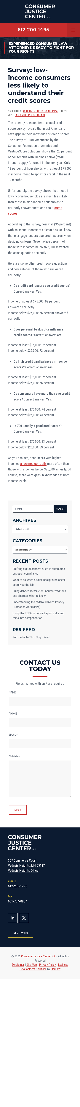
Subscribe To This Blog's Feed (31, 637)
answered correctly (33, 464)
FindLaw (55, 969)
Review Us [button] (20, 933)
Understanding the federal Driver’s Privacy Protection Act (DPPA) (38, 604)
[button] (73, 30)
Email (13, 734)
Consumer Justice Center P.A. (40, 111)
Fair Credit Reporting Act (30, 115)
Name (12, 692)
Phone (13, 713)
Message (14, 755)
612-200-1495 (33, 29)
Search (60, 509)
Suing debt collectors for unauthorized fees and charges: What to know (39, 593)
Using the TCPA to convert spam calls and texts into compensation (38, 615)
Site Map (31, 964)
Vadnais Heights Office (23, 870)
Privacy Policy (47, 964)
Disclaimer (18, 964)
